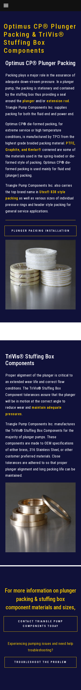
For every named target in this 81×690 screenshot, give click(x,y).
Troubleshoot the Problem (40, 662)
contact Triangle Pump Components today (40, 624)
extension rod (58, 101)
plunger (28, 101)
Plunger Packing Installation (40, 230)
